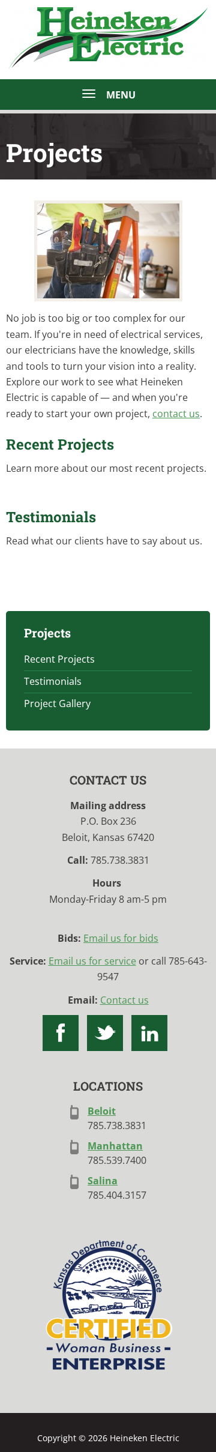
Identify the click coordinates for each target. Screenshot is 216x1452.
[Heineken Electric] (108, 250)
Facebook (61, 1033)
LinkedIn (149, 1033)
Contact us (124, 1000)
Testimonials (51, 516)
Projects (47, 632)
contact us (176, 413)
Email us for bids (120, 938)
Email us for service (92, 961)
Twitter (105, 1033)
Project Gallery (57, 703)
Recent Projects (60, 444)
